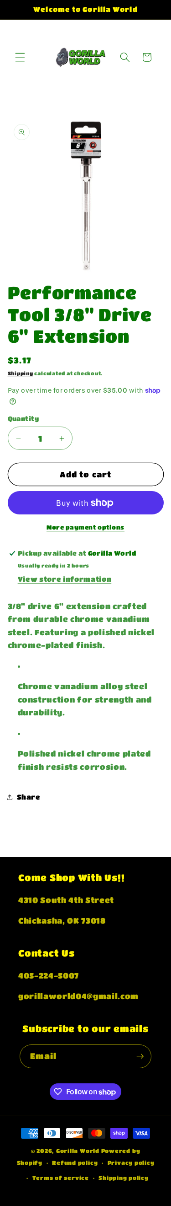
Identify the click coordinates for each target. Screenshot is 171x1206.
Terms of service (60, 1177)
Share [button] (29, 797)
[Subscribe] (140, 1056)
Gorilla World (78, 1150)
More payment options (85, 527)
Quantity (23, 418)
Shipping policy (123, 1177)
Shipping (20, 373)
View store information (65, 579)
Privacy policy (131, 1162)
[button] (20, 57)
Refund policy (75, 1162)
